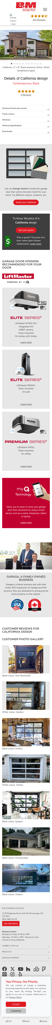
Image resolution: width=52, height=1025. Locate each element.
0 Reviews (26, 94)
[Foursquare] (45, 970)
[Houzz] (29, 970)
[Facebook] (5, 970)
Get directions (11, 923)
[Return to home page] (26, 7)
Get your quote (26, 230)
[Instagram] (13, 975)
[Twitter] (13, 970)
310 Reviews (38, 19)
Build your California (26, 202)
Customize (16, 1010)
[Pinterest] (5, 975)
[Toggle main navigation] (45, 9)
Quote (44, 1021)
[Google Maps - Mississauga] (37, 970)
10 (37, 63)
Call (10, 1021)
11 (40, 63)
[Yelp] (21, 975)
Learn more (35, 243)
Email (26, 1021)
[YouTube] (21, 970)
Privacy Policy (15, 997)
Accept (15, 1004)
